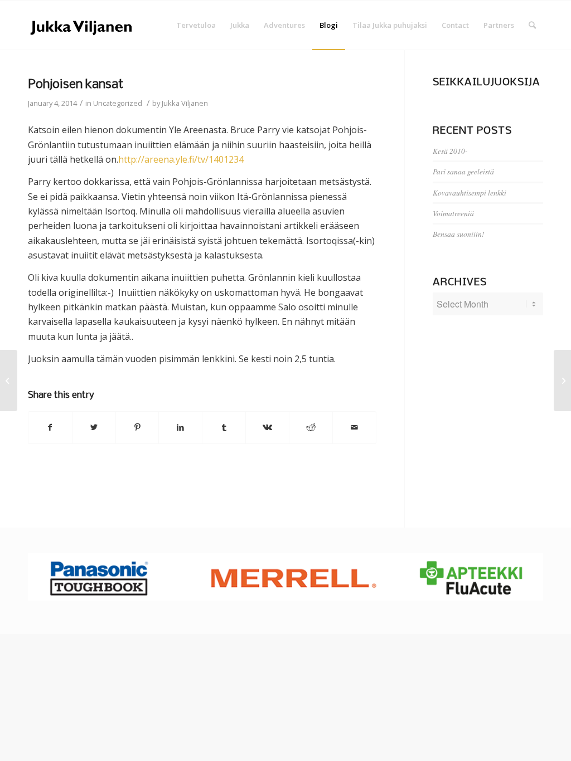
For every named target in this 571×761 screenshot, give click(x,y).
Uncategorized (117, 103)
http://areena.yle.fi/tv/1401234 (181, 159)
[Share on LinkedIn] (180, 427)
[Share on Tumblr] (223, 427)
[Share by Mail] (354, 427)
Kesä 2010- (450, 150)
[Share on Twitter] (93, 427)
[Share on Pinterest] (137, 427)
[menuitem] (196, 25)
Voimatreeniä (453, 213)
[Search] (532, 25)
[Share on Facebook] (50, 427)
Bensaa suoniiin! (459, 233)
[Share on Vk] (267, 427)
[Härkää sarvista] (8, 380)
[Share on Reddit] (310, 427)
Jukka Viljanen (185, 103)
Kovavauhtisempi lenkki (469, 192)
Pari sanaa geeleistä (463, 171)
